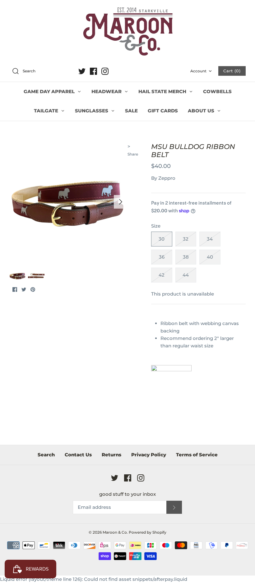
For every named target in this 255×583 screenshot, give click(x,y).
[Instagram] (105, 71)
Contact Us (78, 455)
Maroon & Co (115, 532)
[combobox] (42, 71)
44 (186, 275)
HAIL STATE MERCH (163, 91)
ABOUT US (202, 111)
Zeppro (166, 178)
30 (162, 239)
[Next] (121, 202)
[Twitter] (82, 71)
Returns (111, 455)
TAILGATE (46, 111)
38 (186, 257)
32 (185, 239)
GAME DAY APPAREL (50, 91)
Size (155, 226)
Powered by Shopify (147, 532)
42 (162, 275)
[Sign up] (174, 507)
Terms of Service (197, 455)
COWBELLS (217, 91)
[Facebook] (93, 71)
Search (46, 455)
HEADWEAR (107, 91)
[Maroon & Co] (127, 32)
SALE (131, 111)
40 (210, 257)
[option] (68, 202)
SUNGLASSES (92, 111)
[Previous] (16, 202)
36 (162, 257)
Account (198, 71)
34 (210, 239)
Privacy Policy (148, 455)
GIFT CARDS (163, 111)
